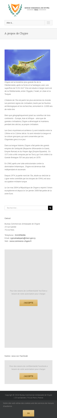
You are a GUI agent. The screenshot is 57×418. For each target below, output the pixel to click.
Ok (28, 413)
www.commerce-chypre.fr (20, 241)
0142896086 (20, 235)
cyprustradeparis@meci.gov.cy (22, 238)
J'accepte (28, 302)
